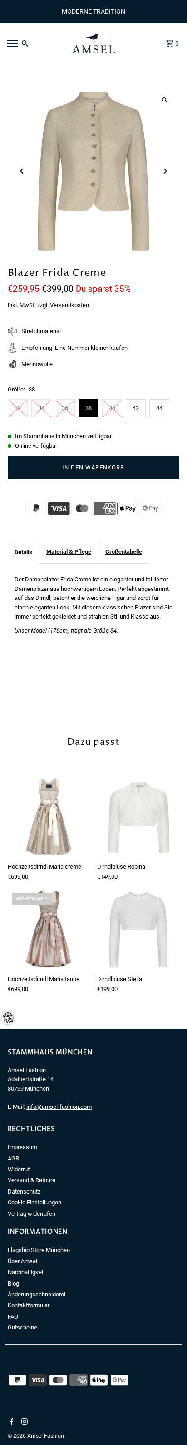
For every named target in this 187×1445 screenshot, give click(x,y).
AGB (13, 1158)
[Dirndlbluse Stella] (138, 930)
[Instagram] (23, 1422)
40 (112, 408)
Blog (13, 1283)
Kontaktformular (28, 1305)
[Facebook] (11, 1422)
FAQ (13, 1316)
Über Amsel (22, 1261)
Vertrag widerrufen (31, 1213)
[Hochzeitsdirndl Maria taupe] (49, 930)
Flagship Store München (39, 1250)
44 (159, 408)
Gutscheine (22, 1327)
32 (18, 408)
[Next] (164, 171)
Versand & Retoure (31, 1180)
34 (41, 408)
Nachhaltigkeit (26, 1272)
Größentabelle (123, 551)
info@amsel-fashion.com (59, 1106)
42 (136, 408)
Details (23, 552)
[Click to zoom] (164, 100)
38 (88, 408)
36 (65, 408)
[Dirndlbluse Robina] (138, 817)
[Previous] (22, 171)
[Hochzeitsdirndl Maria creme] (49, 817)
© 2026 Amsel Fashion (36, 1436)
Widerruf (19, 1169)
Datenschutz (24, 1191)
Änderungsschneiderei (36, 1294)
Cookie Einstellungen (34, 1202)
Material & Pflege (68, 551)
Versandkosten (69, 305)
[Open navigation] (33, 43)
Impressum (22, 1147)
